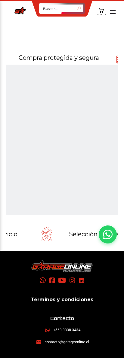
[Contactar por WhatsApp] (108, 234)
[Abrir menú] (112, 12)
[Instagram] (72, 280)
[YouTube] (62, 280)
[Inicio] (62, 266)
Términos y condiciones (62, 299)
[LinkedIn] (82, 280)
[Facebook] (52, 280)
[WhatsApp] (43, 280)
